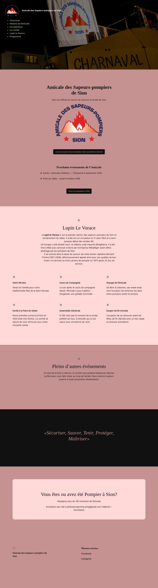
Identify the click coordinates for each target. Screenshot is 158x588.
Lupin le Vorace (17, 33)
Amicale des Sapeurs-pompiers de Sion (41, 10)
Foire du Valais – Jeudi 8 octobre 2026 (61, 178)
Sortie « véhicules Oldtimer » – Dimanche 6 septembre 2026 (72, 173)
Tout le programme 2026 (79, 191)
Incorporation (16, 27)
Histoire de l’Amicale (19, 23)
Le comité (14, 30)
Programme (15, 36)
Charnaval (15, 20)
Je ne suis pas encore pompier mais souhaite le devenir (79, 152)
